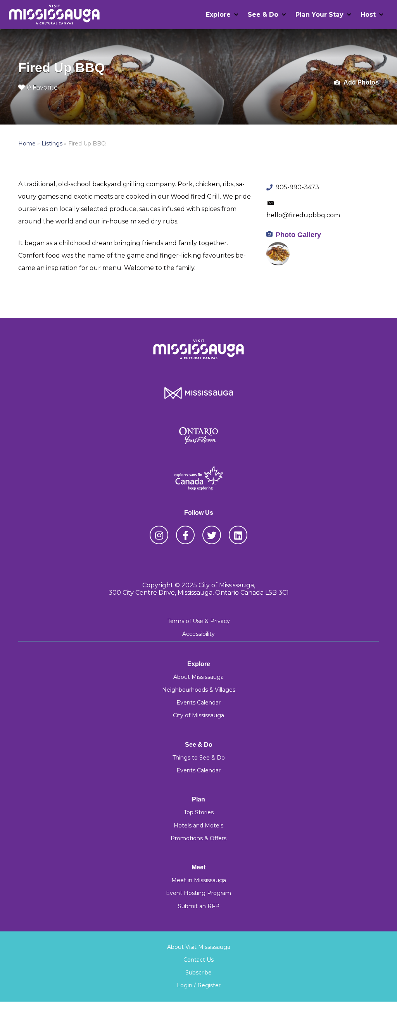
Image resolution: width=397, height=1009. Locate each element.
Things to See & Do (199, 757)
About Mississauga (198, 676)
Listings (51, 143)
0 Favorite (42, 87)
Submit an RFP (198, 906)
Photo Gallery (298, 235)
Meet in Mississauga (198, 880)
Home (27, 143)
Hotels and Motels (198, 825)
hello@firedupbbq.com (303, 215)
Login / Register (199, 985)
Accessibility (198, 633)
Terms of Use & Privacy (198, 621)
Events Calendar (198, 702)
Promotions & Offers (198, 838)
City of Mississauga (198, 715)
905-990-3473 (297, 187)
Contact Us (198, 959)
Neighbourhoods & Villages (198, 689)
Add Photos (360, 82)
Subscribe (198, 972)
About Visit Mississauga (198, 946)
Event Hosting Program (198, 893)
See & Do (263, 14)
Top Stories (199, 812)
